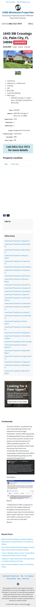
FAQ (22, 576)
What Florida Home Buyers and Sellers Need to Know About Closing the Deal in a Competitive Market (17, 541)
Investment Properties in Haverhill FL (17, 285)
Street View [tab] (15, 164)
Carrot (28, 604)
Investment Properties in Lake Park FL (18, 303)
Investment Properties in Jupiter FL (17, 294)
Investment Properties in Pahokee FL (17, 333)
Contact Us (25, 579)
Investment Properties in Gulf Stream (17, 276)
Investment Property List (10, 576)
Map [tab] (6, 164)
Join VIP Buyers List (23, 2)
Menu (30, 23)
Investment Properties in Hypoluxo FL (18, 288)
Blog (18, 579)
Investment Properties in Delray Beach (18, 267)
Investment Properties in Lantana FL (17, 312)
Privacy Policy (11, 579)
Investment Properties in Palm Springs (18, 342)
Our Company (10, 2)
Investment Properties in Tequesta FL (17, 362)
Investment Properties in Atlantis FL (17, 241)
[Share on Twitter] (8, 215)
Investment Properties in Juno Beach (17, 291)
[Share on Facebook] (4, 215)
